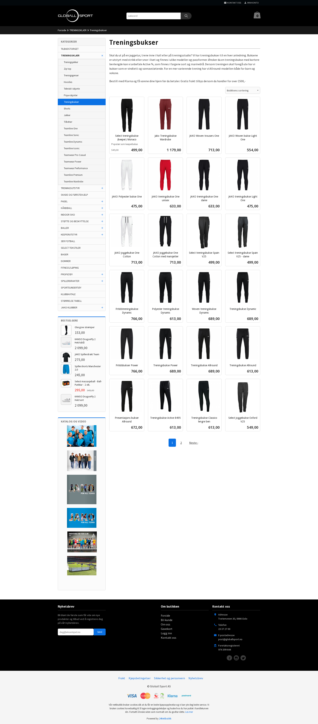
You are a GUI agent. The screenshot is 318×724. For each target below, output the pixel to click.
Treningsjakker (71, 62)
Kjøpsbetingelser (140, 678)
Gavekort (166, 629)
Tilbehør (68, 121)
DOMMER (66, 261)
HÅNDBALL (66, 208)
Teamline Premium (73, 174)
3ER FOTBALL (68, 241)
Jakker (67, 115)
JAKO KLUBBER (69, 307)
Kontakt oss (168, 637)
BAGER (64, 254)
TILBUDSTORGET (70, 48)
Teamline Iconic (72, 148)
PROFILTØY (67, 274)
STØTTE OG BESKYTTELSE (75, 221)
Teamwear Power (72, 161)
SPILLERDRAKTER (70, 281)
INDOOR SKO (68, 214)
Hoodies (68, 82)
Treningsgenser (71, 75)
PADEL (64, 201)
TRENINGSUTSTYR (70, 188)
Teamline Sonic (71, 135)
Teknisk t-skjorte (72, 88)
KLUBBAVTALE (68, 294)
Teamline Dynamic (73, 141)
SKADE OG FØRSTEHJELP (74, 194)
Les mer (189, 711)
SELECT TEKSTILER (71, 247)
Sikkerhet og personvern (169, 678)
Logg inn (166, 633)
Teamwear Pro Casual (75, 155)
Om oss (165, 624)
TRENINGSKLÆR (70, 55)
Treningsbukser (71, 102)
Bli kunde (166, 620)
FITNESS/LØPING (70, 267)
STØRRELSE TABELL (71, 300)
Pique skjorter (70, 95)
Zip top (67, 68)
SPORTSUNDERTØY (71, 287)
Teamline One (70, 128)
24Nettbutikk (165, 718)
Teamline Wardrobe (73, 181)
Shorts (67, 108)
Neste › (193, 443)
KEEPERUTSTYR (69, 234)
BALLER (65, 228)
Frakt (121, 678)
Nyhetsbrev (195, 678)
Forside (62, 30)
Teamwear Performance (76, 168)
